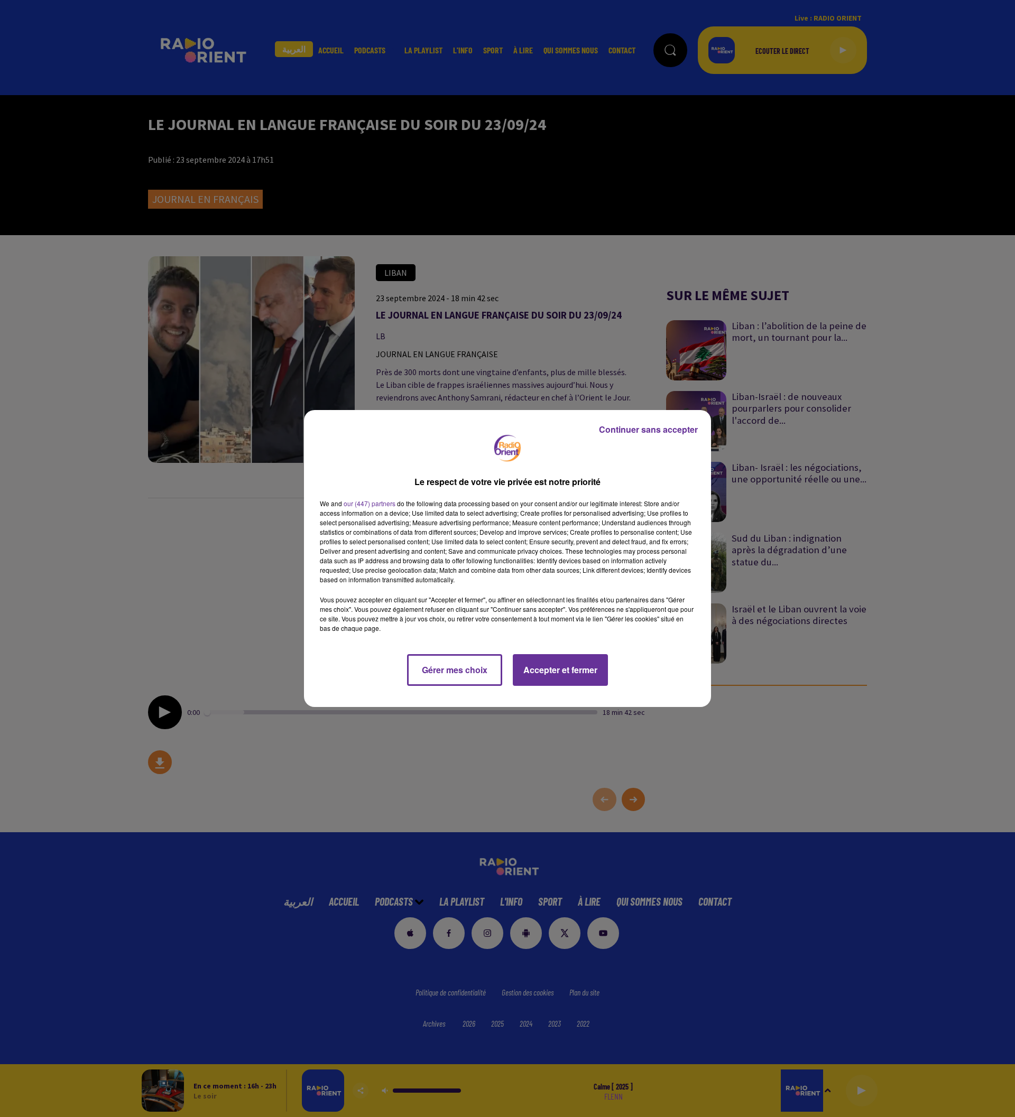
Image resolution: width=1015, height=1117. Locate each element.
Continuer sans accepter (648, 429)
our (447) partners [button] (369, 503)
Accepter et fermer (560, 670)
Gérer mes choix (454, 670)
